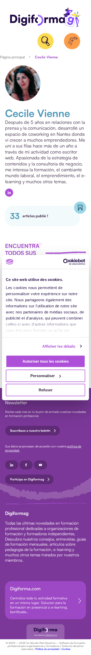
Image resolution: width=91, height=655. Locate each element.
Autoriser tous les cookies (45, 361)
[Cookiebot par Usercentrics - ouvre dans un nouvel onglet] (64, 262)
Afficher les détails (59, 346)
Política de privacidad (47, 648)
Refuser (46, 390)
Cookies (65, 648)
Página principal (12, 57)
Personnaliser (42, 376)
